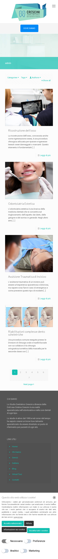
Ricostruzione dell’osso (22, 130)
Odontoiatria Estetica (21, 203)
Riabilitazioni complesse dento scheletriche (26, 333)
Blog (14, 469)
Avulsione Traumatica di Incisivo (27, 276)
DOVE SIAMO (29, 28)
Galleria (15, 463)
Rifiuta (29, 523)
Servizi (15, 457)
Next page (28, 384)
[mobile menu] (53, 6)
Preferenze (39, 541)
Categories (12, 77)
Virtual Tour (17, 474)
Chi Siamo (16, 452)
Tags (23, 77)
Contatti (15, 480)
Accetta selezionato (13, 523)
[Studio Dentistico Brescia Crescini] (29, 12)
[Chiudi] (54, 498)
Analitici (14, 550)
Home (14, 446)
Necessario (16, 541)
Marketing (34, 550)
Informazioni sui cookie (14, 529)
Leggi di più (45, 155)
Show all (47, 80)
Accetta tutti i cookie (38, 530)
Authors (35, 77)
